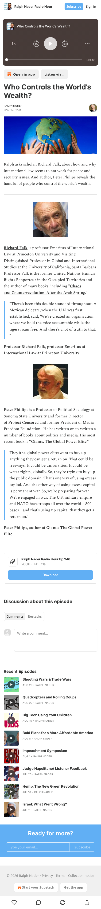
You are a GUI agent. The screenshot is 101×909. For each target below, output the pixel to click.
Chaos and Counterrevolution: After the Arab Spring (44, 289)
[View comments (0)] (38, 902)
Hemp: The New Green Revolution (51, 786)
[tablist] (24, 616)
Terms (60, 875)
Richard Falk (15, 248)
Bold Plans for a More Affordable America (58, 733)
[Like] (14, 902)
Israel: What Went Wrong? (45, 804)
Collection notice (81, 875)
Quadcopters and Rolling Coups (49, 697)
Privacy (47, 875)
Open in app (24, 74)
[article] (50, 684)
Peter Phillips (16, 410)
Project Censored (24, 423)
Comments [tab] (15, 616)
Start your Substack (38, 887)
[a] (11, 684)
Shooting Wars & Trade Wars (47, 679)
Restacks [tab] (35, 616)
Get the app (73, 887)
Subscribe (73, 6)
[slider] (44, 59)
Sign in (91, 6)
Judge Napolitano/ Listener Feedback (55, 768)
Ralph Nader (13, 105)
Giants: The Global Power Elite (58, 442)
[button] (14, 43)
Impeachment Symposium (45, 750)
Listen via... (54, 74)
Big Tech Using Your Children (47, 715)
